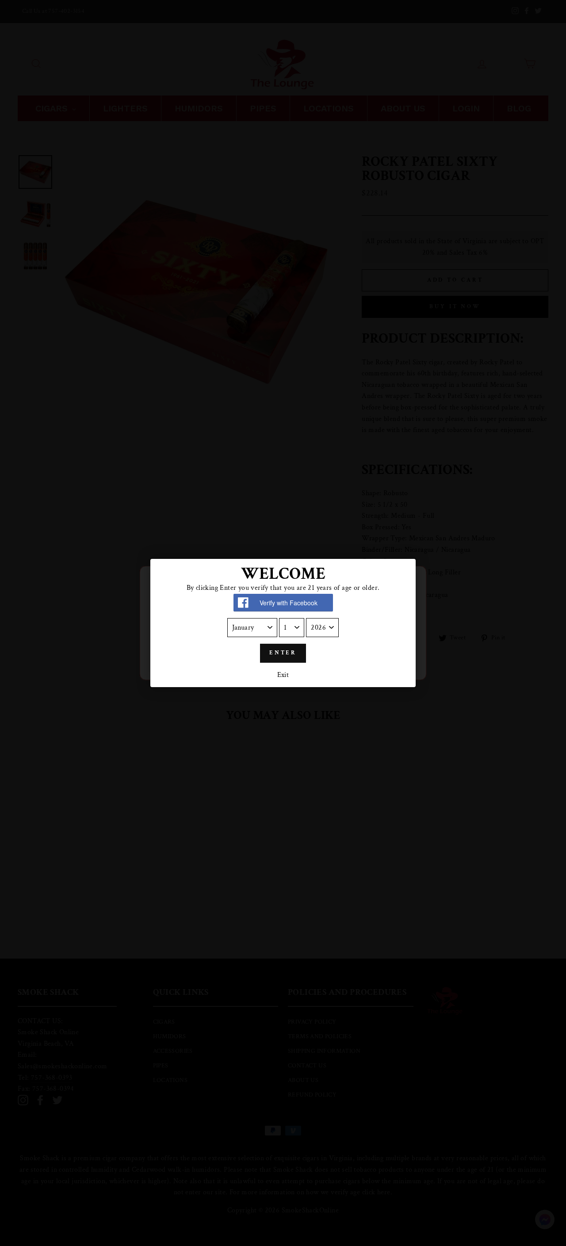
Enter (283, 653)
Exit (283, 675)
